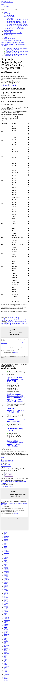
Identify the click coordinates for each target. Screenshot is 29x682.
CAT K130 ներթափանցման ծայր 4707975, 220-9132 (15, 410)
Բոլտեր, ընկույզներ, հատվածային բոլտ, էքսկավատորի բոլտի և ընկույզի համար (14, 319)
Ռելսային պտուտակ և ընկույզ (16, 22)
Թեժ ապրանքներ (6, 481)
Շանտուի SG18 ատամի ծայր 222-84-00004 (16, 420)
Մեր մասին (7, 13)
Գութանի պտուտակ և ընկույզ (16, 21)
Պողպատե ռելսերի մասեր (15, 27)
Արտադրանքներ (9, 16)
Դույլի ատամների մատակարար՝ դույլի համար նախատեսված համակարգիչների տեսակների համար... (16, 397)
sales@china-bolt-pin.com (7, 460)
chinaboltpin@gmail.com (7, 461)
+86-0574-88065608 (6, 466)
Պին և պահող (11, 18)
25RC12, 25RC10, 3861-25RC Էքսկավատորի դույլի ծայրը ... (15, 379)
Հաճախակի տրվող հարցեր (13, 33)
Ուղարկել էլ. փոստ (7, 486)
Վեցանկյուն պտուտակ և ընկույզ (17, 19)
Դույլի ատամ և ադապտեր (15, 28)
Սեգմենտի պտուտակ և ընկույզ (17, 24)
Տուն (5, 12)
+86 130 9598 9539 (5, 464)
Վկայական (10, 15)
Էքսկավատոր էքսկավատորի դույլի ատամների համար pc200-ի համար (15, 443)
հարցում (3, 457)
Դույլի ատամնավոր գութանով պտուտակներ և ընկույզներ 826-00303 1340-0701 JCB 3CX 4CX (14, 323)
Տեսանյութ (7, 31)
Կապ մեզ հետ (8, 34)
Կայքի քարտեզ (18, 481)
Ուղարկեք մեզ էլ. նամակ (8, 85)
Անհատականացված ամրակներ (17, 25)
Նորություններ (8, 30)
